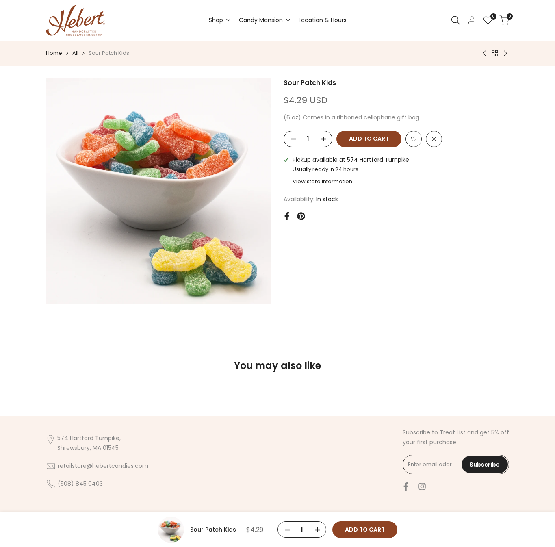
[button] (413, 139)
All (75, 53)
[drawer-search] (455, 20)
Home (54, 53)
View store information (322, 181)
